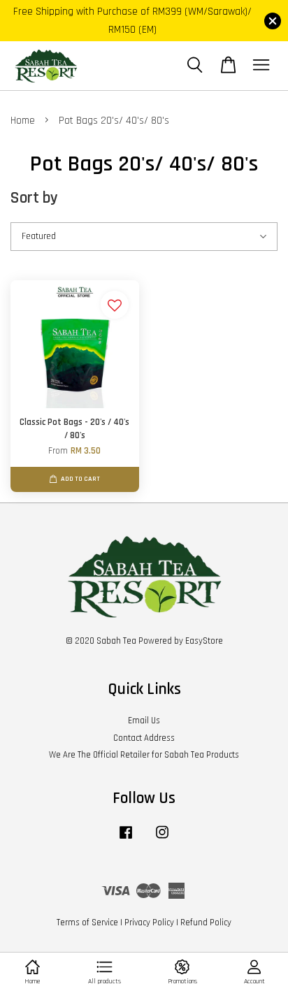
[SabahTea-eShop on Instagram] (162, 839)
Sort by (34, 198)
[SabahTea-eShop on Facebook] (126, 839)
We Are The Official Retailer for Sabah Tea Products (144, 754)
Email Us (144, 720)
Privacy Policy (149, 922)
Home (22, 120)
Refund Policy (205, 922)
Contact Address (144, 738)
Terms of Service (87, 922)
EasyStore (204, 640)
